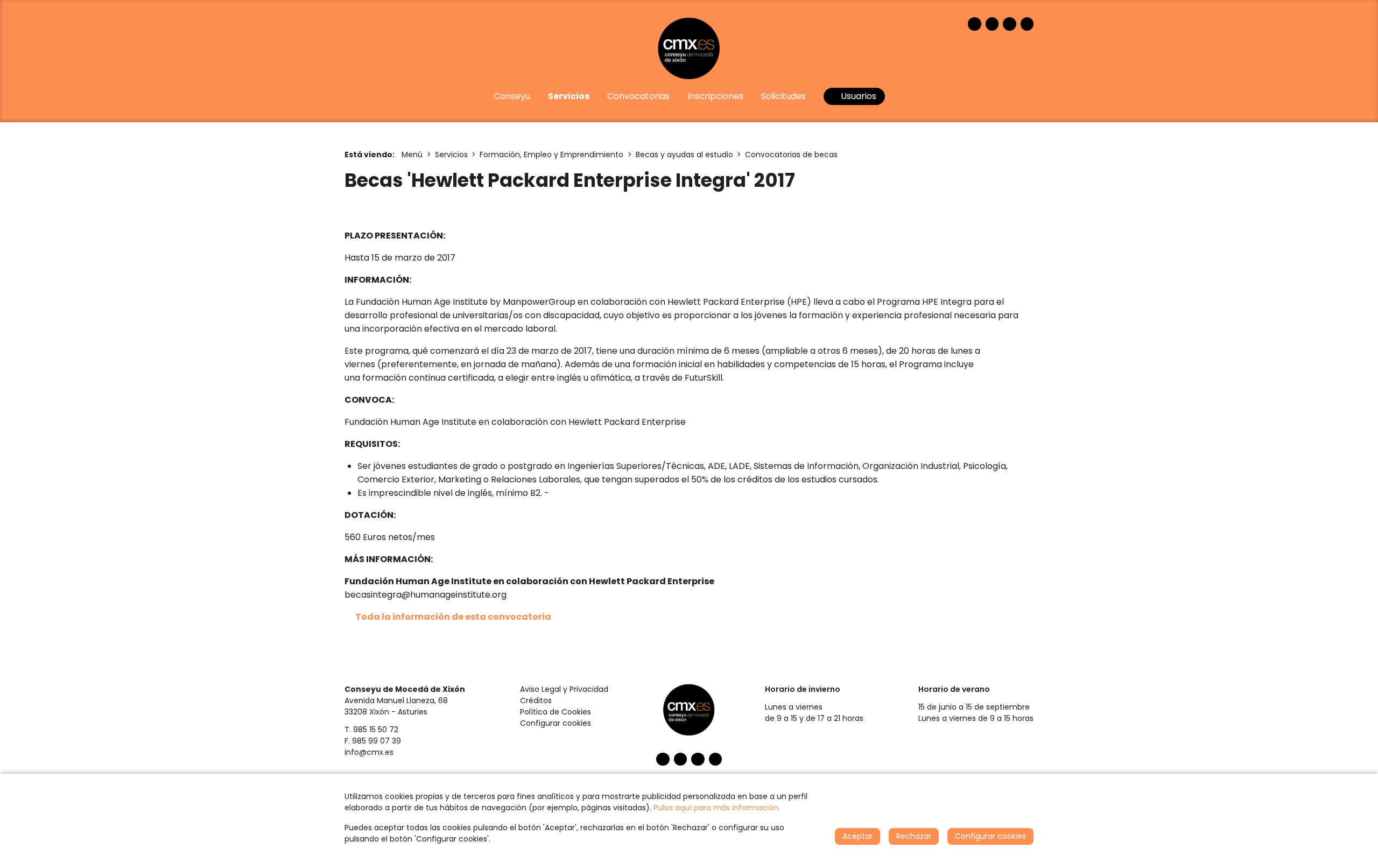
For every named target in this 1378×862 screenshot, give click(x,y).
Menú (412, 154)
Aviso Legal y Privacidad (564, 689)
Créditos (536, 700)
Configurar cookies (555, 723)
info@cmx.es (368, 752)
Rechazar (913, 836)
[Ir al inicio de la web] (689, 48)
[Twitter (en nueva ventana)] (992, 24)
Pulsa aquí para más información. (716, 807)
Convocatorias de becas (791, 154)
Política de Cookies (555, 711)
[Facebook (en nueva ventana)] (974, 24)
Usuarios (857, 96)
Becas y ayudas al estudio (684, 154)
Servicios (451, 154)
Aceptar (857, 836)
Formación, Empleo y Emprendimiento (551, 154)
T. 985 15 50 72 (371, 729)
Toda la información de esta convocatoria (453, 617)
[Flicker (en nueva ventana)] (1027, 24)
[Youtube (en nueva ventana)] (1009, 24)
